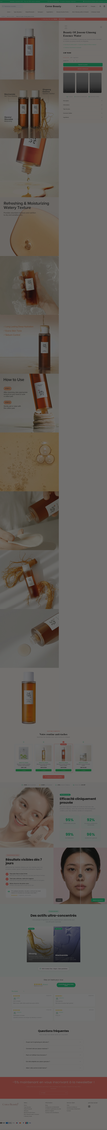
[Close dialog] (82, 544)
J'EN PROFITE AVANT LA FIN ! (63, 579)
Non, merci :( (63, 584)
